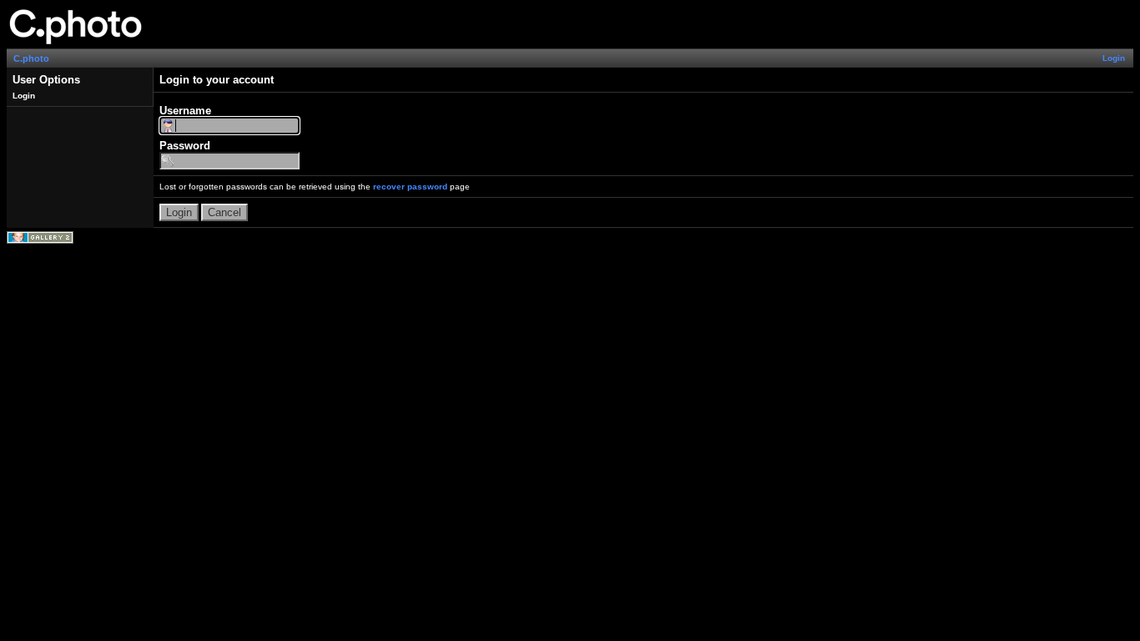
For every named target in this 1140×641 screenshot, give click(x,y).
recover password (410, 186)
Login (1113, 58)
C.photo (31, 58)
